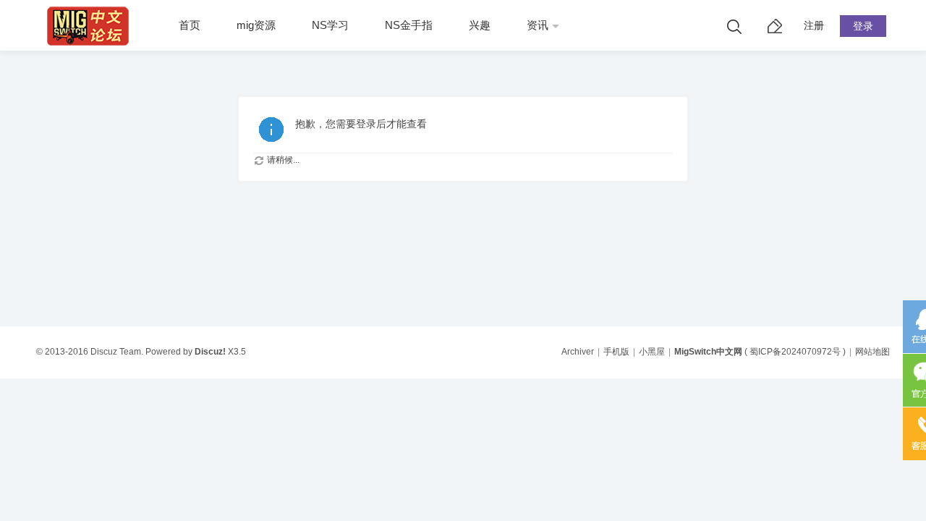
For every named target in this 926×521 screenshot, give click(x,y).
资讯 (537, 25)
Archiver (577, 352)
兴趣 (479, 25)
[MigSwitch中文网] (91, 48)
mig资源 (256, 25)
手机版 (616, 352)
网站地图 (872, 352)
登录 (863, 26)
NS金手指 (409, 25)
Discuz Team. (116, 352)
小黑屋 (652, 352)
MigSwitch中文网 (708, 352)
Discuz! (210, 352)
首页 (189, 25)
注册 (814, 25)
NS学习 (330, 25)
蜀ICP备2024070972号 (795, 352)
